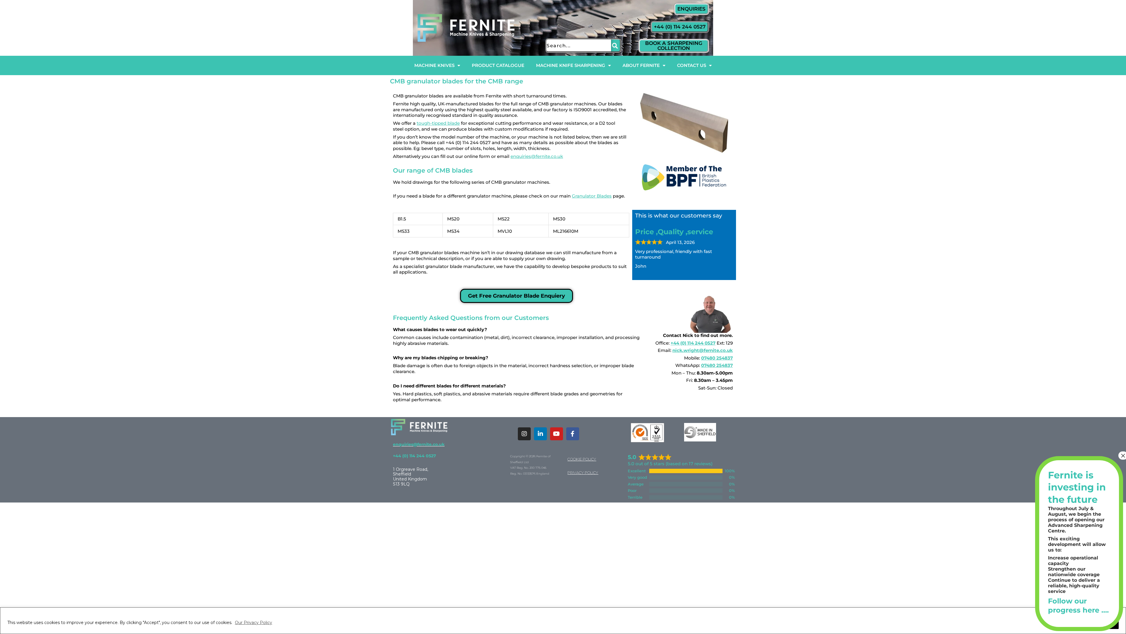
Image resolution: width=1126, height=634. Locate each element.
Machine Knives (434, 65)
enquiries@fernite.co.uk (537, 156)
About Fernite (641, 65)
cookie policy (581, 459)
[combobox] (578, 45)
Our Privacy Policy (253, 622)
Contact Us (691, 65)
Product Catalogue (498, 65)
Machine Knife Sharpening (570, 65)
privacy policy (582, 472)
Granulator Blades (592, 196)
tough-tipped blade (438, 123)
